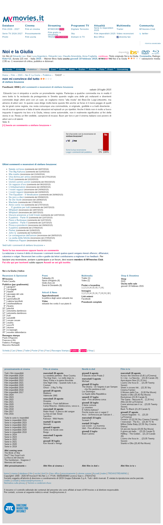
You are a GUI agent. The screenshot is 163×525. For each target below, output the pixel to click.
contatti (15, 480)
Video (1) (86, 280)
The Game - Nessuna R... (132, 399)
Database (8, 25)
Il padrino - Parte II (18, 222)
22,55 (141, 424)
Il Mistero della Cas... (130, 392)
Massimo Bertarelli (11, 345)
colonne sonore (84, 473)
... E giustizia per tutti (19, 207)
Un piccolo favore (129, 429)
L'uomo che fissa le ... (131, 383)
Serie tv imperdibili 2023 (15, 422)
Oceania (47, 401)
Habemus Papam (17, 240)
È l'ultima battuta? (90, 410)
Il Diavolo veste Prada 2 (93, 375)
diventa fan (125, 37)
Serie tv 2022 (10, 439)
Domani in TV (78, 37)
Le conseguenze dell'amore (23, 235)
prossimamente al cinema (17, 369)
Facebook (86, 299)
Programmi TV (80, 25)
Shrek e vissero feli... (130, 387)
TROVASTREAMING (117, 473)
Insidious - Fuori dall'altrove (55, 403)
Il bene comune (89, 405)
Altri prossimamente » (15, 466)
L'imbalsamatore (17, 187)
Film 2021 (9, 402)
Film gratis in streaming (54, 33)
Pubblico (32, 69)
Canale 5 (142, 397)
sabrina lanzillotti (15, 301)
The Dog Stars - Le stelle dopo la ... (59, 378)
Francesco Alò (9, 340)
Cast (53, 69)
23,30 (145, 422)
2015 (38, 58)
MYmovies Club (147, 29)
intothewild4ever (14, 303)
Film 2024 (9, 395)
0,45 (143, 375)
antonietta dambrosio (16, 311)
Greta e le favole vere (53, 430)
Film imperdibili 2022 (13, 380)
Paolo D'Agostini (10, 338)
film (13, 75)
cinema (14, 473)
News (72, 69)
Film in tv (125, 369)
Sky (73, 34)
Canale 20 (152, 378)
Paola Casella (8, 281)
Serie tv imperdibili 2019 (15, 432)
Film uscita (30, 37)
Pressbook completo (92, 302)
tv (48, 473)
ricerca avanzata (153, 43)
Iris (144, 380)
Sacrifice (47, 416)
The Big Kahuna (17, 171)
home (6, 473)
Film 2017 (9, 411)
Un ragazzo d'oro (17, 184)
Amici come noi (16, 204)
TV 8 (151, 422)
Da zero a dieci (16, 197)
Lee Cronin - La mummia (93, 426)
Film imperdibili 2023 (13, 378)
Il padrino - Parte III (18, 217)
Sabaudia (46, 278)
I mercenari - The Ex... (131, 422)
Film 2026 (7, 29)
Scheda (8, 69)
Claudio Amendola (72, 56)
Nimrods (47, 424)
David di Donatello (50, 285)
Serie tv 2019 (10, 446)
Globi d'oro (47, 283)
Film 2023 (9, 397)
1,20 (148, 399)
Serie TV (6, 34)
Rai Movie (151, 392)
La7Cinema (150, 375)
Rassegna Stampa (60, 350)
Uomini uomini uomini (19, 182)
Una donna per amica (20, 176)
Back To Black (127, 409)
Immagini (86, 291)
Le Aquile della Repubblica (94, 394)
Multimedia (124, 25)
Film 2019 (9, 407)
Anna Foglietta (89, 56)
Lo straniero (87, 407)
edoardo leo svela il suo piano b (56, 303)
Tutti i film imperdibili (14, 373)
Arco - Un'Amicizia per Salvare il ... (98, 414)
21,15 (139, 380)
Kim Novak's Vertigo (52, 443)
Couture (46, 385)
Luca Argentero (39, 56)
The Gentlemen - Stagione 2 (17, 460)
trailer (103, 473)
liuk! (9, 315)
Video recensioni (125, 34)
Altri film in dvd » (90, 466)
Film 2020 (9, 404)
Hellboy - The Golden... (131, 434)
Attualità (99, 25)
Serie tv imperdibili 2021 (15, 427)
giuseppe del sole (15, 294)
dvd (43, 473)
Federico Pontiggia (11, 342)
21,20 (138, 409)
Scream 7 (86, 420)
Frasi (110, 69)
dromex (10, 327)
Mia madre (14, 174)
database (23, 473)
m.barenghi (12, 330)
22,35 (144, 387)
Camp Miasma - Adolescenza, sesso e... (62, 406)
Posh (11, 179)
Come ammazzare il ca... (132, 404)
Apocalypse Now (128, 380)
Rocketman (126, 397)
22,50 (128, 402)
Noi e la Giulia (32, 75)
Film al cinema (32, 29)
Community (146, 25)
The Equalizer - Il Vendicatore (24, 194)
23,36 (145, 378)
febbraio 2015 (89, 58)
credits (7, 480)
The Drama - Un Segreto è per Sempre (99, 387)
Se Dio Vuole (15, 199)
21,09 (144, 383)
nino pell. (11, 296)
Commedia (145, 56)
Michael (85, 381)
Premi (5, 37)
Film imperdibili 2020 (13, 385)
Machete (13, 202)
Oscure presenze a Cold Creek (24, 215)
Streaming (54, 25)
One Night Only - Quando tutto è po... (60, 383)
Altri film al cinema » (53, 466)
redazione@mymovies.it (32, 480)
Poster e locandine (91, 285)
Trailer (120, 29)
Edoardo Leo (19, 56)
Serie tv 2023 (10, 437)
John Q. (13, 233)
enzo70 (10, 325)
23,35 (135, 397)
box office (55, 473)
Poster (92, 69)
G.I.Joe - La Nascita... (131, 378)
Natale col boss (16, 169)
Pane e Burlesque (18, 220)
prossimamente (68, 473)
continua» (103, 56)
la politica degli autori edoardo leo (57, 298)
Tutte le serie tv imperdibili (16, 418)
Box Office (99, 37)
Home (5, 75)
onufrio (10, 323)
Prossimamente (33, 34)
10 (108, 293)
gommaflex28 (13, 299)
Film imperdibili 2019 (13, 387)
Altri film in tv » (128, 466)
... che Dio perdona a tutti (93, 389)
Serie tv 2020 (10, 444)
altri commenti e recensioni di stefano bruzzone (47, 87)
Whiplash (13, 210)
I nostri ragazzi (16, 189)
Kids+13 (6, 58)
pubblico (47, 75)
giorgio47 (11, 287)
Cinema (30, 25)
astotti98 (11, 318)
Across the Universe (130, 375)
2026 (14, 34)
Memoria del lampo (13, 462)
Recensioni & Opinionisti (14, 276)
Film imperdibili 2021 (13, 383)
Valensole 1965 (50, 395)
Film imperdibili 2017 (13, 392)
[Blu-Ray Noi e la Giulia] (155, 53)
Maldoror (47, 393)
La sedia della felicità (19, 238)
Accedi (96, 473)
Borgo (46, 432)
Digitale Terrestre (80, 29)
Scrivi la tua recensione (76, 150)
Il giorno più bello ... (130, 431)
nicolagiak (12, 289)
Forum (44, 69)
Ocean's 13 (126, 419)
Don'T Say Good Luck (14, 455)
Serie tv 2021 (10, 442)
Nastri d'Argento (49, 280)
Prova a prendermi (18, 225)
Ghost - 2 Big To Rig (52, 387)
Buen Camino (88, 434)
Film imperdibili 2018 (13, 390)
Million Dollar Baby (129, 424)
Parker (12, 230)
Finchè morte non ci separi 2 (95, 412)
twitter (145, 34)
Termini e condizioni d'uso (39, 483)
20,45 (137, 395)
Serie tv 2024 (10, 434)
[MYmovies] (26, 21)
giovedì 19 (76, 58)
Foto (102, 69)
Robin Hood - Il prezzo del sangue (58, 411)
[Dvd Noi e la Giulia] (145, 53)
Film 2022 (9, 399)
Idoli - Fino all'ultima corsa (94, 399)
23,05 (147, 404)
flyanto (10, 306)
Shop (90, 350)
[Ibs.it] (129, 53)
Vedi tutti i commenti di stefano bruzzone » (23, 245)
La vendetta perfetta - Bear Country (59, 375)
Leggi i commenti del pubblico (79, 152)
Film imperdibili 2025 (105, 34)
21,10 (145, 434)
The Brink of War (12, 453)
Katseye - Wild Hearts (53, 418)
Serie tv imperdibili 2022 (15, 425)
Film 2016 (9, 414)
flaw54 (10, 291)
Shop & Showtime (130, 276)
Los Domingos (88, 391)
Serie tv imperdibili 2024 (15, 420)
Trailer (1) (86, 278)
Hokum (46, 438)
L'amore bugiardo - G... (131, 414)
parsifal (10, 308)
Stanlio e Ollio (127, 395)
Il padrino (13, 227)
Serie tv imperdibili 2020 (15, 430)
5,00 (144, 392)
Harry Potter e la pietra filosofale (58, 380)
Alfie (123, 402)
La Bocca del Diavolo (14, 457)
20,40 (137, 443)
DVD (123, 281)
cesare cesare (13, 320)
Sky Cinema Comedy (148, 419)
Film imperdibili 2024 (13, 375)
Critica (19, 69)
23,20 (145, 414)
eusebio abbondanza (16, 332)
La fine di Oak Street (52, 414)
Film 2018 (9, 409)
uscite (37, 473)
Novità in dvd (88, 369)
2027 (17, 29)
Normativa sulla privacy (15, 483)
